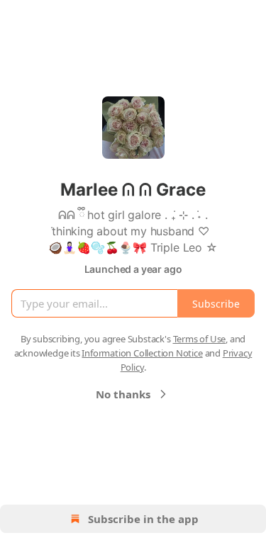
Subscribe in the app (143, 519)
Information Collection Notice (142, 353)
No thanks (123, 394)
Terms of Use (199, 338)
